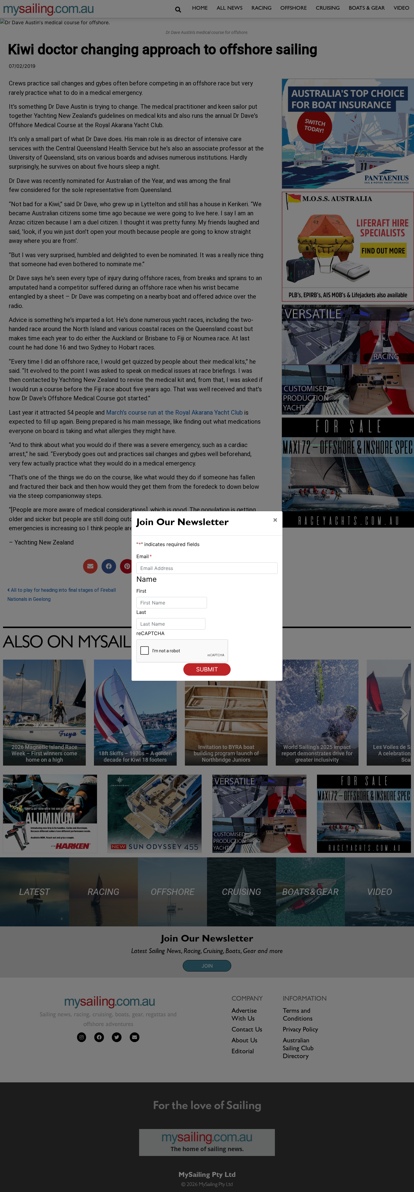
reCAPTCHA (150, 633)
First (141, 591)
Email (144, 556)
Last (141, 612)
